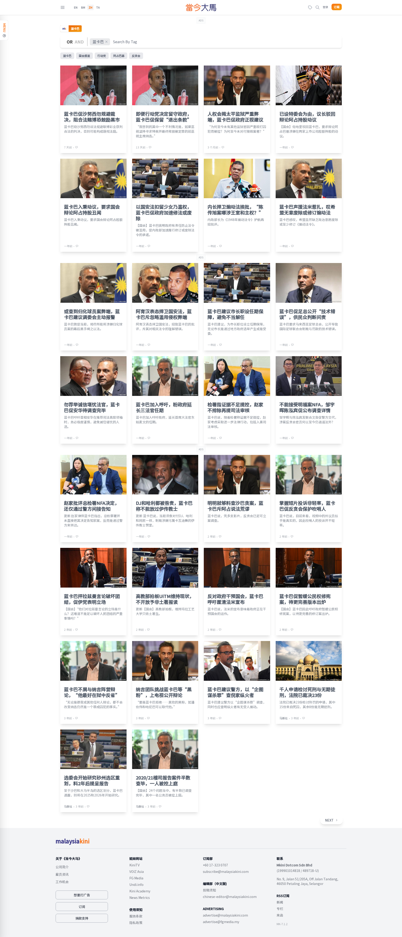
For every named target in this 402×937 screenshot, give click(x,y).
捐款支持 (81, 918)
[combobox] (125, 41)
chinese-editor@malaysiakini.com (230, 896)
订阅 (336, 7)
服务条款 (135, 916)
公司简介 (62, 867)
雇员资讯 (62, 874)
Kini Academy (139, 891)
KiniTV (134, 865)
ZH (90, 7)
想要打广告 (82, 895)
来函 (280, 915)
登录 (325, 7)
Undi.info (136, 884)
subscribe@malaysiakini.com (226, 871)
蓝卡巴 (98, 41)
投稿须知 (209, 890)
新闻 (280, 902)
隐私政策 (135, 922)
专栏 (280, 908)
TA (98, 7)
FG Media (136, 878)
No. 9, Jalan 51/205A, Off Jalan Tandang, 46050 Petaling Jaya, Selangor (307, 881)
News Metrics (139, 897)
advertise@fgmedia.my (221, 921)
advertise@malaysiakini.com (225, 915)
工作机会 (62, 881)
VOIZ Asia (136, 871)
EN (75, 7)
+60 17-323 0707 (215, 865)
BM (83, 7)
